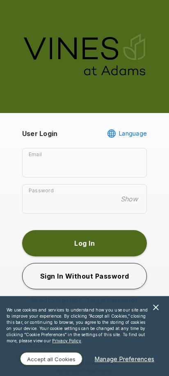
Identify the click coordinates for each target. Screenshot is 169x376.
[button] (84, 243)
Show (129, 199)
